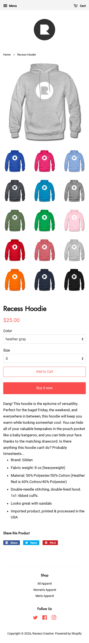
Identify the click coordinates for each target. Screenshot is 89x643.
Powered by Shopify (68, 633)
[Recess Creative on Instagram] (53, 618)
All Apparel (44, 583)
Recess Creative (43, 633)
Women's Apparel (44, 590)
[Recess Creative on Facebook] (44, 618)
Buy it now (44, 388)
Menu (12, 6)
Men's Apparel (44, 596)
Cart (82, 6)
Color (7, 331)
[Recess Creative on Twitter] (35, 618)
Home (7, 54)
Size (6, 350)
